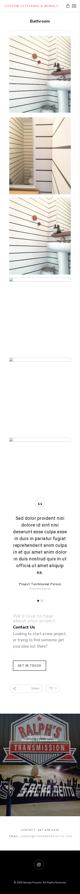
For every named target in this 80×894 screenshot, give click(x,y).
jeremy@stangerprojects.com (46, 836)
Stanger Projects (31, 6)
